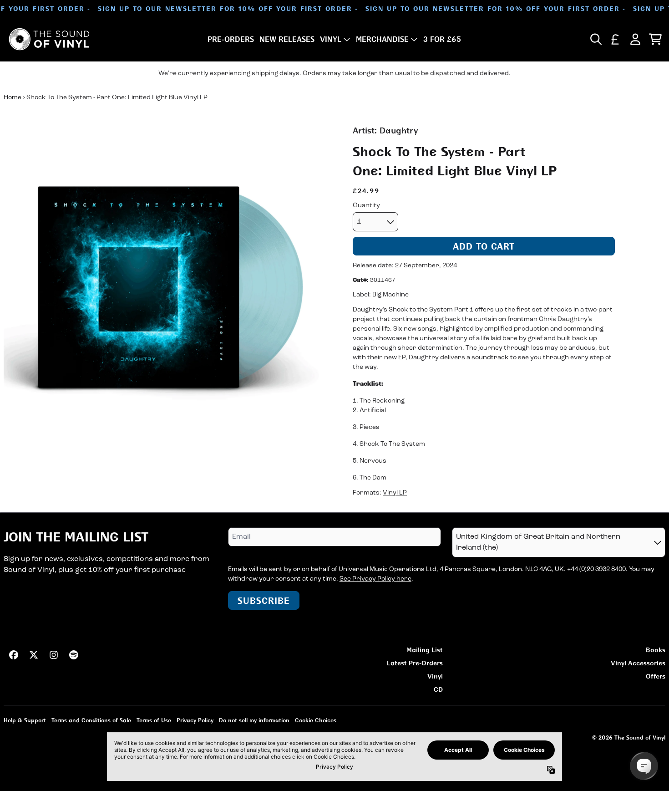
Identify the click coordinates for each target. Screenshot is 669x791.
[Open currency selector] (615, 39)
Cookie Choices (315, 720)
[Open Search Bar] (595, 39)
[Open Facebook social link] (14, 655)
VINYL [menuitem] (330, 39)
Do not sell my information (254, 720)
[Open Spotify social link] (74, 655)
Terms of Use (154, 720)
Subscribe (264, 600)
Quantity (366, 205)
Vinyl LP (395, 493)
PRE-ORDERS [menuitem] (231, 39)
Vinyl (435, 676)
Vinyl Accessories (638, 663)
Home (12, 97)
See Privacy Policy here (375, 579)
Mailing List (424, 649)
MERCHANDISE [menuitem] (382, 39)
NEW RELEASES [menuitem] (286, 39)
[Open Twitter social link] (34, 655)
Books (655, 649)
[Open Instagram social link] (54, 655)
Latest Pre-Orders (415, 663)
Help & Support (25, 720)
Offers (655, 676)
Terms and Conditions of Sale (91, 720)
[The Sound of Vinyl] (49, 39)
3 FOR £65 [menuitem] (442, 39)
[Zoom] (169, 289)
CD (438, 689)
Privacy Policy (195, 720)
